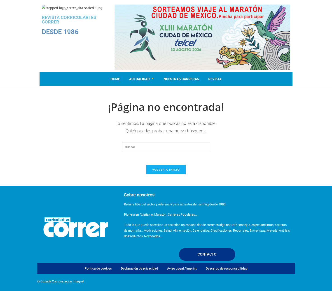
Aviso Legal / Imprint (182, 268)
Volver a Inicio (166, 170)
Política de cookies (98, 268)
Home (115, 79)
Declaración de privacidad (139, 268)
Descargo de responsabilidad (227, 268)
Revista (215, 79)
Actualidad (139, 79)
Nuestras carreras (181, 79)
